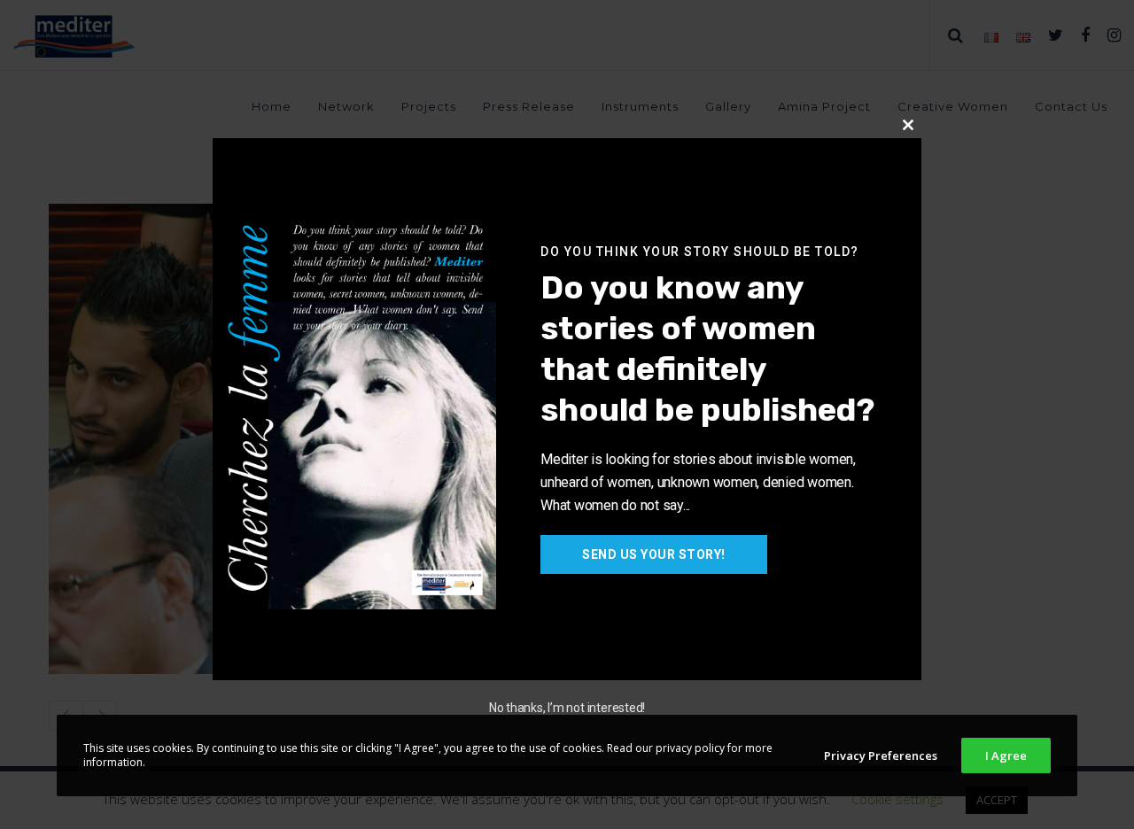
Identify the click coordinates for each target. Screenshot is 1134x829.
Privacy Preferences (880, 755)
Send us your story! (654, 554)
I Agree (1006, 755)
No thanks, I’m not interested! (567, 708)
